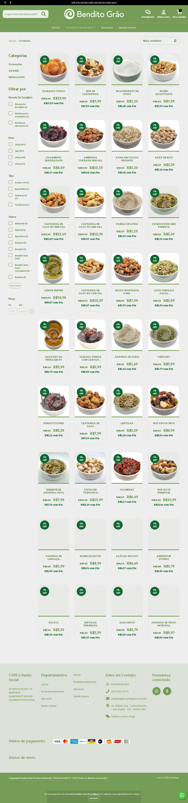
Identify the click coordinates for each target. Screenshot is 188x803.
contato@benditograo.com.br (129, 698)
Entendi (94, 798)
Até (20, 304)
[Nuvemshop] (167, 778)
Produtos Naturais (79, 27)
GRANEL (14, 70)
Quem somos (127, 27)
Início (56, 27)
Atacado (107, 27)
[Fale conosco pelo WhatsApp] (182, 795)
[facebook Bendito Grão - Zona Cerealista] (10, 2)
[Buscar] (43, 14)
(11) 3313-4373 (120, 691)
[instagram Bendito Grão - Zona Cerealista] (5, 2)
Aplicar (32, 311)
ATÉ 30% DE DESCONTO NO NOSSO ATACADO (94, 2)
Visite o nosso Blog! (123, 716)
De (10, 304)
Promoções (15, 64)
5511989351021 (120, 684)
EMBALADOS (17, 77)
